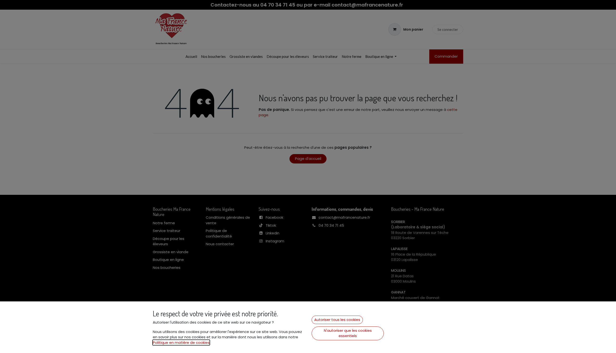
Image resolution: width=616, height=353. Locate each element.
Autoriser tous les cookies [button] (337, 319)
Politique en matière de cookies (181, 342)
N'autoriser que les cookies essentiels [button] (348, 333)
